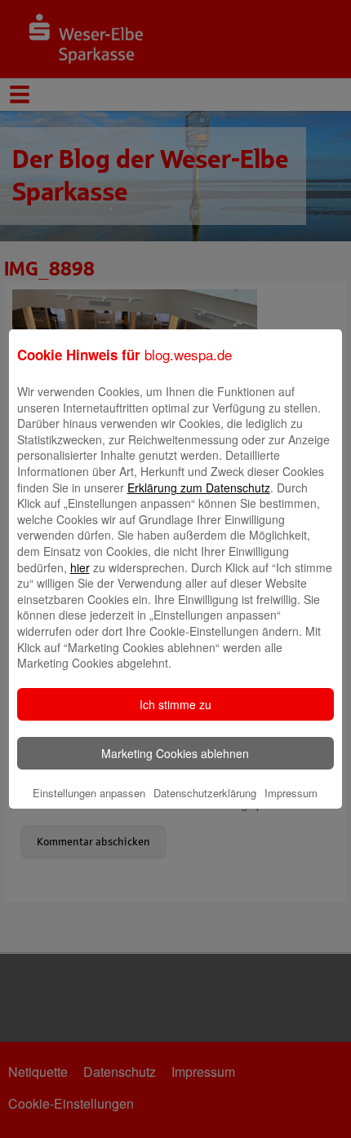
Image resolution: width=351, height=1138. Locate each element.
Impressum (291, 793)
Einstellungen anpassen (89, 793)
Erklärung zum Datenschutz (198, 487)
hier (80, 567)
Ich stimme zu (175, 704)
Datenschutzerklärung (204, 793)
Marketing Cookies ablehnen (175, 753)
